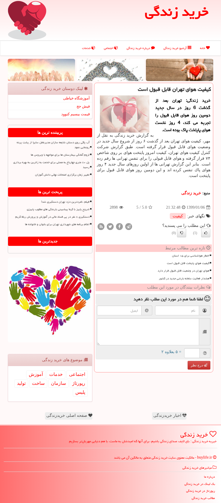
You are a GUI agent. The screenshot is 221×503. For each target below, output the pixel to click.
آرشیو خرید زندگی (175, 48)
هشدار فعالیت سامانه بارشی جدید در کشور (184, 278)
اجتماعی (109, 48)
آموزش (36, 374)
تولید (21, 383)
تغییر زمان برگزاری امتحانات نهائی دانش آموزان (62, 175)
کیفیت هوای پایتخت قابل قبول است (188, 263)
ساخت (38, 383)
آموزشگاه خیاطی (76, 98)
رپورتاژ (78, 383)
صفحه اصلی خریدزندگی (67, 415)
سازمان (58, 383)
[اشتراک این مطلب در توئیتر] (110, 226)
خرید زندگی (191, 193)
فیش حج (83, 106)
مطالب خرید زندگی (203, 498)
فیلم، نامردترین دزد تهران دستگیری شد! (65, 202)
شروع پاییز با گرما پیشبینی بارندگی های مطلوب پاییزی (58, 209)
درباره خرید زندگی (139, 48)
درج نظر (197, 365)
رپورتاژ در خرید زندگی (200, 491)
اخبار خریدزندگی (167, 415)
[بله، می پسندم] (205, 233)
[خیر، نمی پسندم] (181, 233)
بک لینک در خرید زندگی (199, 484)
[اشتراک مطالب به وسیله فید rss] (101, 226)
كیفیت (178, 216)
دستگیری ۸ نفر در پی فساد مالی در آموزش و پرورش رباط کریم (52, 217)
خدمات (87, 48)
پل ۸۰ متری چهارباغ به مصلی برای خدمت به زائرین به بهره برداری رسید (51, 164)
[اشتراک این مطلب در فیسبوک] (119, 226)
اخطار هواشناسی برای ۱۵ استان (190, 256)
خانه (203, 48)
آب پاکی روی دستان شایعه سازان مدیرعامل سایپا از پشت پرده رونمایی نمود (53, 145)
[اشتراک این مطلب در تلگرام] (129, 226)
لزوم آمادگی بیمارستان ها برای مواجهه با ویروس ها (60, 155)
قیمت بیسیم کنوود (75, 114)
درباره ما (209, 477)
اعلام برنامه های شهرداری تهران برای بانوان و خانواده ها (57, 224)
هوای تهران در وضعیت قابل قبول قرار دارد (183, 271)
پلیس (80, 392)
